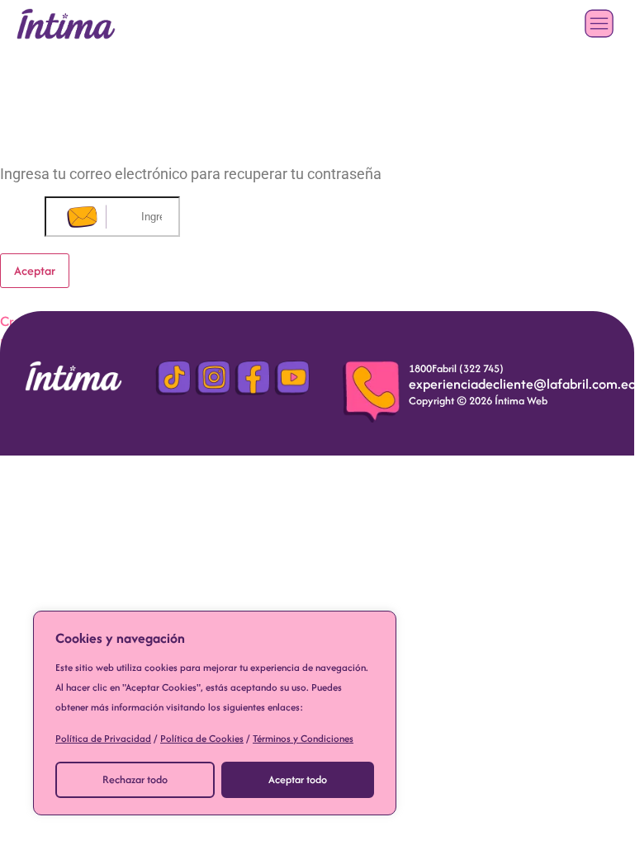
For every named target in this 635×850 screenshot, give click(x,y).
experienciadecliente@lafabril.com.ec (522, 384)
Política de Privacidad (103, 738)
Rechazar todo (135, 779)
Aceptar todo (297, 779)
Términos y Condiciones (303, 738)
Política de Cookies (202, 738)
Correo (22, 215)
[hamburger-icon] (599, 23)
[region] (214, 713)
